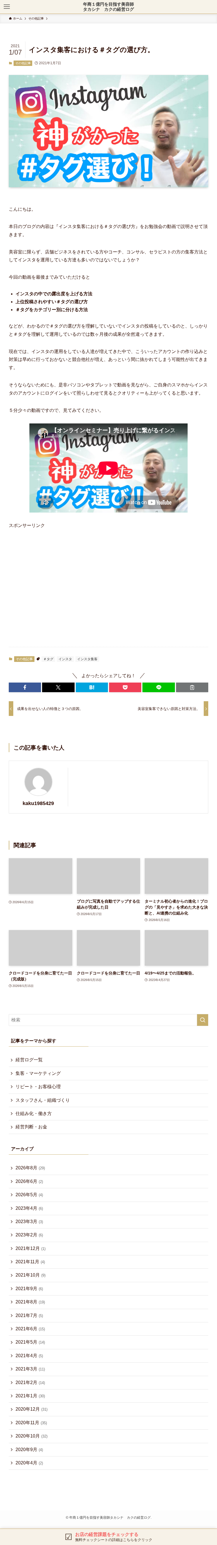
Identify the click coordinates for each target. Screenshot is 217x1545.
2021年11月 (30, 1261)
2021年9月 (29, 1288)
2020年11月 (31, 1422)
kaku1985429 (38, 803)
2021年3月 (30, 1369)
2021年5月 (30, 1342)
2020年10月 (31, 1436)
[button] (25, 687)
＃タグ (48, 659)
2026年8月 (30, 1167)
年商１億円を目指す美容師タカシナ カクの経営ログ (108, 7)
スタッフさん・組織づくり (43, 1100)
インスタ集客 (87, 659)
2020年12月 (31, 1409)
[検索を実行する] (202, 1020)
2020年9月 (29, 1449)
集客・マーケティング (38, 1073)
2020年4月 (29, 1462)
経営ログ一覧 (29, 1059)
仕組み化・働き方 (34, 1113)
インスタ (65, 659)
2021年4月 (29, 1355)
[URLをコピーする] (192, 687)
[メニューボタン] (7, 7)
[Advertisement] (105, 586)
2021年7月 (29, 1315)
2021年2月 (30, 1382)
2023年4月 (29, 1208)
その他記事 (23, 63)
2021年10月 (30, 1275)
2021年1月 (30, 1395)
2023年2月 (29, 1234)
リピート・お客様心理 (38, 1086)
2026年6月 (29, 1181)
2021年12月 (30, 1248)
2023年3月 (29, 1221)
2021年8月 (30, 1301)
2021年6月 (30, 1328)
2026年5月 (29, 1194)
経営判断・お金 (31, 1126)
